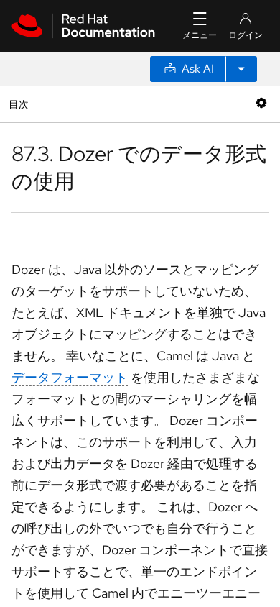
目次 (20, 104)
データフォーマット (69, 377)
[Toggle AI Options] (241, 69)
